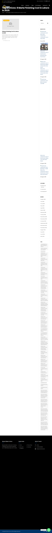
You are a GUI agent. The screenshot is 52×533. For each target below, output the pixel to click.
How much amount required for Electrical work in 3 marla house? (44, 405)
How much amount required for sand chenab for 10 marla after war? (44, 418)
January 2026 (43, 214)
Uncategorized (44, 191)
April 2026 (42, 208)
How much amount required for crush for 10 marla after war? (44, 400)
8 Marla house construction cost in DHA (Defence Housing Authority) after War (44, 343)
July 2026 (42, 201)
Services (27, 5)
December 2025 (44, 216)
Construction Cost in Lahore (44, 388)
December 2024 (44, 225)
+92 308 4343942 (9, 2)
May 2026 (42, 205)
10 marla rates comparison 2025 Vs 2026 (44, 379)
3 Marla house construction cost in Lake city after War (44, 321)
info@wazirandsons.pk (11, 1)
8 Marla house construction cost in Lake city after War (44, 360)
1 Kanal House (43, 251)
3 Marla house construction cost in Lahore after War (44, 317)
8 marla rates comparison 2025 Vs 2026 (44, 368)
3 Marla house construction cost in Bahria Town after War (44, 299)
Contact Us (45, 5)
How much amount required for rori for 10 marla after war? (44, 414)
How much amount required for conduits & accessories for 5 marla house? (44, 396)
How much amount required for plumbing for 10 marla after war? (44, 410)
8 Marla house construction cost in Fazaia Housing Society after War (44, 348)
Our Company (38, 5)
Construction (6, 20)
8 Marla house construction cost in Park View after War (44, 364)
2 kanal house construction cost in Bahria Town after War (44, 281)
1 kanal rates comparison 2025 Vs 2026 (44, 277)
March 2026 (43, 210)
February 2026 (43, 212)
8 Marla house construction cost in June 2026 (44, 352)
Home (22, 5)
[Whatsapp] (49, 530)
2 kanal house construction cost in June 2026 (44, 291)
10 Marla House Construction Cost (44, 372)
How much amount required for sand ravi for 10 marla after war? (44, 423)
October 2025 (43, 221)
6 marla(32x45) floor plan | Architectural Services (44, 334)
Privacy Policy (29, 445)
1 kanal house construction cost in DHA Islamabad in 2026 (44, 254)
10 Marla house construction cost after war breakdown (44, 375)
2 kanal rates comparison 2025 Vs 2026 (44, 295)
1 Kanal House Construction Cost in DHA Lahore (44, 259)
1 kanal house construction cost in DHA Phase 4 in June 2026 (44, 269)
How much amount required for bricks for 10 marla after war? (44, 391)
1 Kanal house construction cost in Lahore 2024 (44, 273)
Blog (32, 5)
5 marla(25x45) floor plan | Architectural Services (44, 330)
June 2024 (43, 234)
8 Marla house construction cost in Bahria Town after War (44, 338)
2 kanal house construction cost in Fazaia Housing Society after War (44, 286)
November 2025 (44, 218)
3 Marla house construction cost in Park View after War (44, 326)
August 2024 (43, 229)
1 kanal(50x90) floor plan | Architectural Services (44, 245)
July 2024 (42, 232)
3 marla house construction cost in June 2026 (44, 313)
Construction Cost (44, 382)
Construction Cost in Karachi (44, 385)
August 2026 (43, 199)
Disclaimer (29, 446)
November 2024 (44, 227)
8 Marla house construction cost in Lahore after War (44, 356)
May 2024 (42, 236)
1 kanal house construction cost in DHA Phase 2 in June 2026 (44, 264)
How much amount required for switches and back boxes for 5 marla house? (44, 428)
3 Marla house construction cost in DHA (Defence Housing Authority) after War (44, 304)
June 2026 (43, 203)
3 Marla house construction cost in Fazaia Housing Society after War (44, 309)
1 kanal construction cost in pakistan (44, 249)
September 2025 (44, 223)
